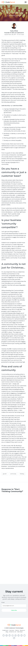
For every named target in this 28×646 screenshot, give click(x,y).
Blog (7, 631)
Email (2, 602)
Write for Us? (12, 631)
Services (11, 630)
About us (22, 630)
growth (14, 9)
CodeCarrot (5, 630)
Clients (17, 630)
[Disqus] (14, 516)
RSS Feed (19, 631)
